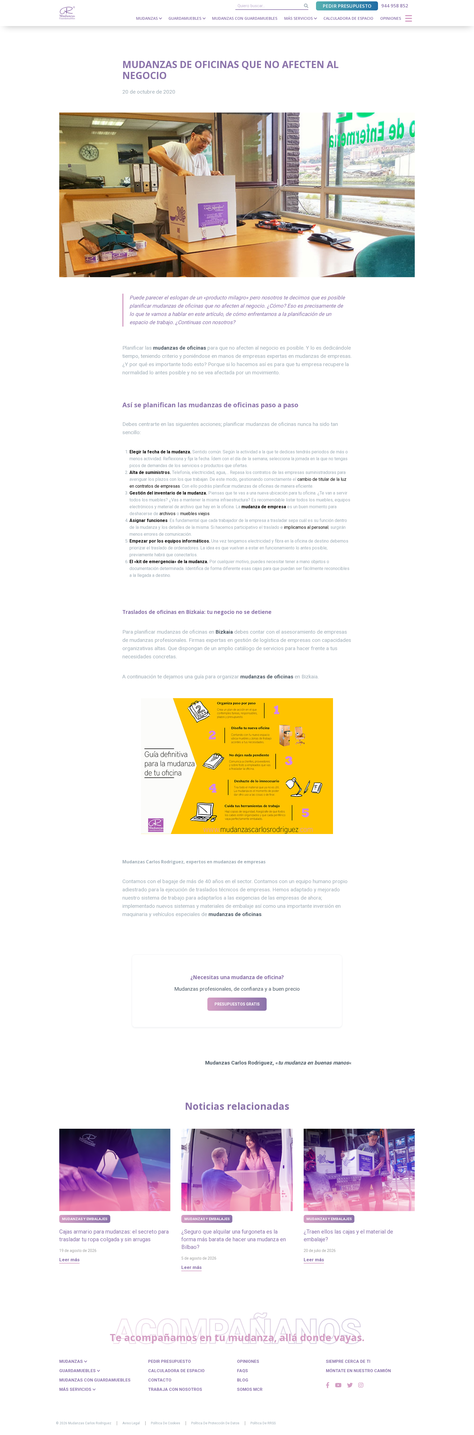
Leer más (69, 1259)
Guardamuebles (185, 18)
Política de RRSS (263, 1423)
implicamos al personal (306, 527)
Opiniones (390, 18)
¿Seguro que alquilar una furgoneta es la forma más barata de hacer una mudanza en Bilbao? (233, 1239)
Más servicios (299, 18)
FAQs (242, 1370)
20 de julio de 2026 (320, 1250)
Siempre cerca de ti (348, 1361)
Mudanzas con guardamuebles (244, 18)
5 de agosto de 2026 (198, 1258)
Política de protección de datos (215, 1423)
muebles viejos (195, 513)
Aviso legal (131, 1423)
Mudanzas (147, 18)
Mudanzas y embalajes (84, 1219)
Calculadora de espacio (348, 18)
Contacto (159, 1380)
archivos (168, 513)
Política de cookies (165, 1423)
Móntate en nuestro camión (358, 1370)
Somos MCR (250, 1389)
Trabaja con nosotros (175, 1389)
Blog (242, 1380)
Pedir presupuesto (347, 6)
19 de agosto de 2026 (78, 1250)
